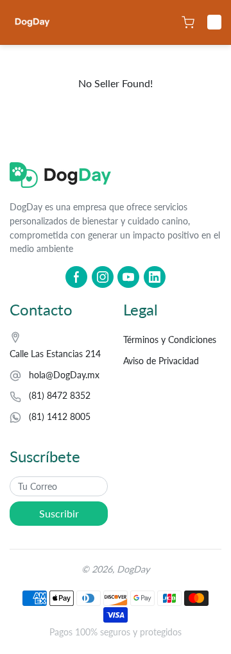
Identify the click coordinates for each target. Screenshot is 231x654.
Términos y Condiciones (169, 339)
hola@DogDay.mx (64, 374)
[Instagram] (103, 277)
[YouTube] (128, 277)
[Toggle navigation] (214, 22)
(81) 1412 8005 (59, 416)
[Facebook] (76, 277)
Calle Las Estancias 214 (55, 353)
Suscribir (59, 513)
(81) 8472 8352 (59, 395)
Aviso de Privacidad (161, 360)
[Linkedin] (155, 277)
